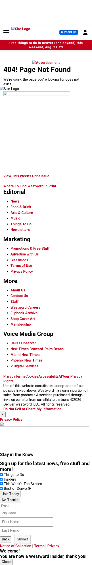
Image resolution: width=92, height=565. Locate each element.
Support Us (68, 32)
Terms (20, 376)
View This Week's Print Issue (26, 176)
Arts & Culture (21, 213)
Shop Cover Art (22, 319)
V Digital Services (24, 366)
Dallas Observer (23, 343)
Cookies (31, 376)
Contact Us (19, 296)
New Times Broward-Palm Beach (37, 349)
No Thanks (10, 500)
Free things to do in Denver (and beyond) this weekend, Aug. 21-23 (46, 45)
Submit (22, 539)
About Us (17, 290)
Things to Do (14, 475)
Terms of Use (21, 266)
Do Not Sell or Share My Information (32, 409)
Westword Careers (25, 307)
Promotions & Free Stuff (30, 248)
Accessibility (48, 376)
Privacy (9, 376)
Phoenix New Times (26, 360)
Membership (20, 324)
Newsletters (20, 230)
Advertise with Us (24, 254)
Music (15, 218)
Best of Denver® (17, 488)
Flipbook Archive (24, 313)
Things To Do (20, 224)
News (14, 201)
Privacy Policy (21, 271)
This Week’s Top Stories (23, 484)
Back (6, 539)
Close (6, 562)
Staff (14, 301)
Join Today (10, 494)
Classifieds (19, 260)
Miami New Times (25, 355)
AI (60, 376)
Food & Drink (20, 207)
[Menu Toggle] (6, 32)
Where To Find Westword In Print (29, 186)
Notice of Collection (15, 546)
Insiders (10, 479)
